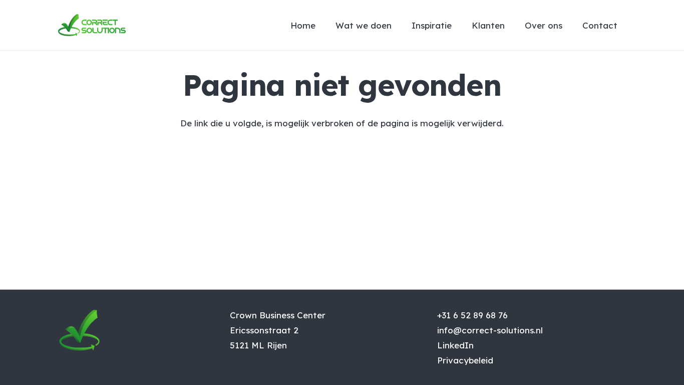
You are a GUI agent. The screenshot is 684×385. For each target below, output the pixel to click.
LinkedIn (455, 345)
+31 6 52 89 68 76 (472, 315)
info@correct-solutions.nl (490, 330)
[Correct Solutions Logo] (92, 25)
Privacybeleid (465, 360)
